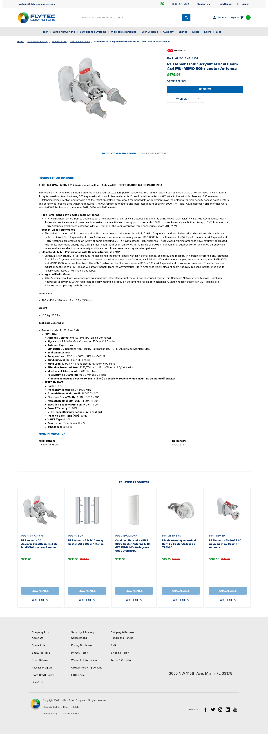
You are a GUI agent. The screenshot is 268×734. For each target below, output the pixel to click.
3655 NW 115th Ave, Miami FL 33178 (61, 707)
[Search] (186, 17)
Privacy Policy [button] (79, 652)
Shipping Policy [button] (120, 652)
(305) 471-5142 (180, 4)
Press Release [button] (40, 660)
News (207, 31)
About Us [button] (37, 637)
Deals (195, 31)
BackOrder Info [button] (41, 652)
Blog (218, 31)
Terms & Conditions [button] (122, 660)
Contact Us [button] (38, 645)
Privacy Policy (50, 713)
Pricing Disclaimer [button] (81, 645)
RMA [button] (114, 645)
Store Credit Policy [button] (43, 675)
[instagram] (220, 709)
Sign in (245, 4)
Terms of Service (70, 713)
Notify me (205, 89)
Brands (183, 31)
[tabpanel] (40, 547)
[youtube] (235, 709)
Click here (178, 444)
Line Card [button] (37, 682)
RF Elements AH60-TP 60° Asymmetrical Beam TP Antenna (226, 544)
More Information (154, 153)
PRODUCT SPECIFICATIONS (119, 153)
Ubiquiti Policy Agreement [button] (86, 667)
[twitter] (212, 709)
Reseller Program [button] (42, 667)
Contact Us (203, 4)
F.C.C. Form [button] (78, 675)
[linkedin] (227, 709)
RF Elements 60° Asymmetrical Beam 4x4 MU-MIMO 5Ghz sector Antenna (40, 544)
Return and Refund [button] (122, 637)
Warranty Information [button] (84, 660)
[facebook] (205, 709)
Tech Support (225, 4)
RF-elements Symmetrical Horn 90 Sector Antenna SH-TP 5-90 (180, 544)
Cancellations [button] (79, 637)
